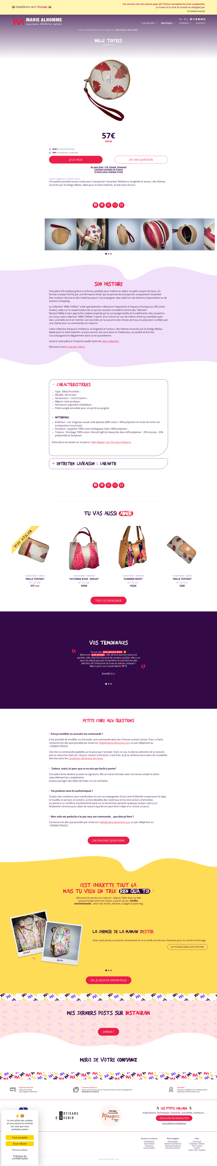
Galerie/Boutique (91, 30)
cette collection (110, 341)
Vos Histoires (149, 1143)
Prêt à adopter (173, 1138)
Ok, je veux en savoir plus (109, 980)
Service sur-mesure (149, 1138)
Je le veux (75, 159)
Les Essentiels (149, 1147)
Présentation (149, 1141)
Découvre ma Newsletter (174, 1118)
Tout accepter (20, 1137)
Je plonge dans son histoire (187, 946)
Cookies (202, 1149)
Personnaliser (20, 1150)
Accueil (81, 30)
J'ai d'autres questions (109, 840)
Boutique (166, 23)
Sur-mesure (147, 23)
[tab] (106, 254)
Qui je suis (197, 1141)
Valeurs (202, 1143)
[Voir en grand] (108, 89)
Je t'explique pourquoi (196, 11)
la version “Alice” (76, 346)
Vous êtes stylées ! (173, 1147)
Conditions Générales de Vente (85, 758)
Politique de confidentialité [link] (20, 1157)
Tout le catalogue (108, 600)
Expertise (193, 1143)
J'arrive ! (108, 1032)
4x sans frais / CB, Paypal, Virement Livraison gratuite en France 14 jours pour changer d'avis (109, 169)
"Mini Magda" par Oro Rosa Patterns (111, 442)
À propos (184, 23)
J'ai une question (141, 159)
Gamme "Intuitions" (173, 1145)
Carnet (197, 1147)
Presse (199, 1145)
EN (180, 19)
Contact (200, 23)
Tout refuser (20, 1143)
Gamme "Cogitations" (106, 30)
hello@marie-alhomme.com (114, 742)
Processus (149, 1145)
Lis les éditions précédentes (174, 1123)
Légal (191, 1149)
